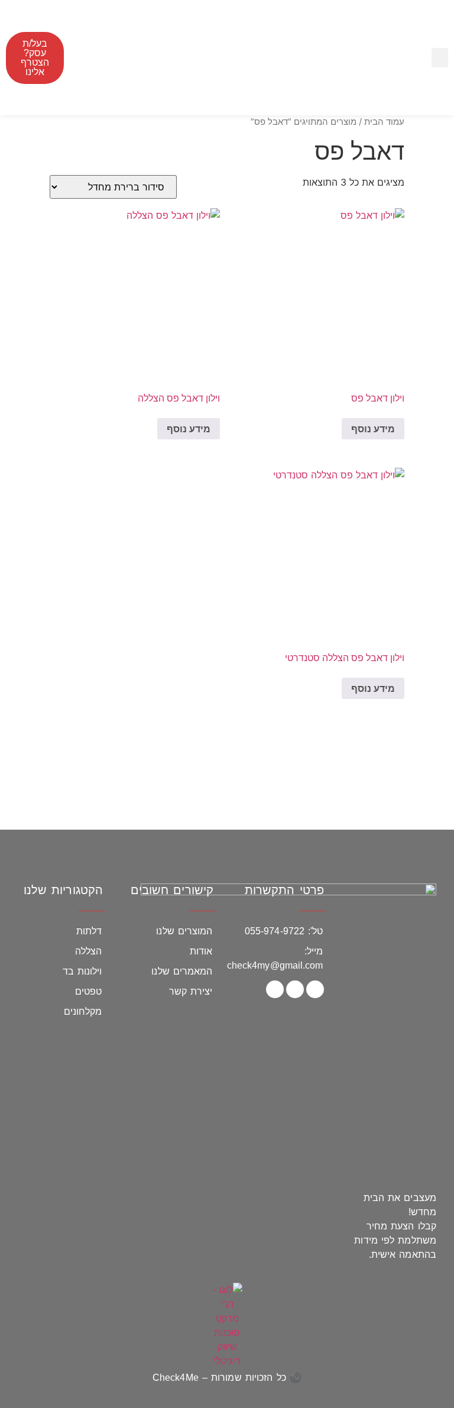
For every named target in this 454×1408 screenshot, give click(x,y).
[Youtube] (275, 989)
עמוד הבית (384, 121)
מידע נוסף (373, 429)
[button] (440, 57)
